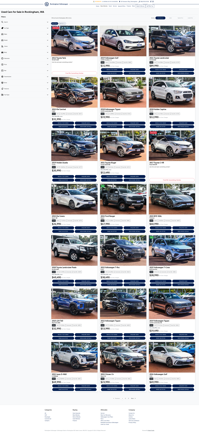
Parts (102, 418)
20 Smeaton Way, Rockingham (129, 1)
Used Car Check (105, 424)
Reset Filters (55, 23)
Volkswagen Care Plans (107, 417)
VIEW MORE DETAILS (134, 73)
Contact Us (132, 413)
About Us (131, 415)
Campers (47, 420)
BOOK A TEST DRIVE (112, 69)
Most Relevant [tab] (160, 17)
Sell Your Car (150, 6)
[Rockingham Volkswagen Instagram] (153, 1)
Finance (129, 6)
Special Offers (121, 6)
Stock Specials (76, 413)
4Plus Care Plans (105, 420)
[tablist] (175, 17)
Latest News (132, 418)
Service (115, 6)
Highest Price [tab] (180, 17)
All (45, 413)
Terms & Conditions (134, 420)
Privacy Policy (132, 422)
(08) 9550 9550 (145, 1)
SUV (46, 415)
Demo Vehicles (76, 417)
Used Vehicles (76, 418)
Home (97, 6)
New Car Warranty (106, 415)
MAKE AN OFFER (112, 73)
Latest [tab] (170, 17)
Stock (110, 6)
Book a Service (140, 6)
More (133, 6)
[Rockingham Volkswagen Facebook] (151, 1)
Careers (131, 417)
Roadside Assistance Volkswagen (109, 422)
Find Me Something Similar (74, 73)
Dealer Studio (151, 430)
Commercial (48, 418)
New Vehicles (104, 6)
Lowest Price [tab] (190, 17)
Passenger (47, 417)
